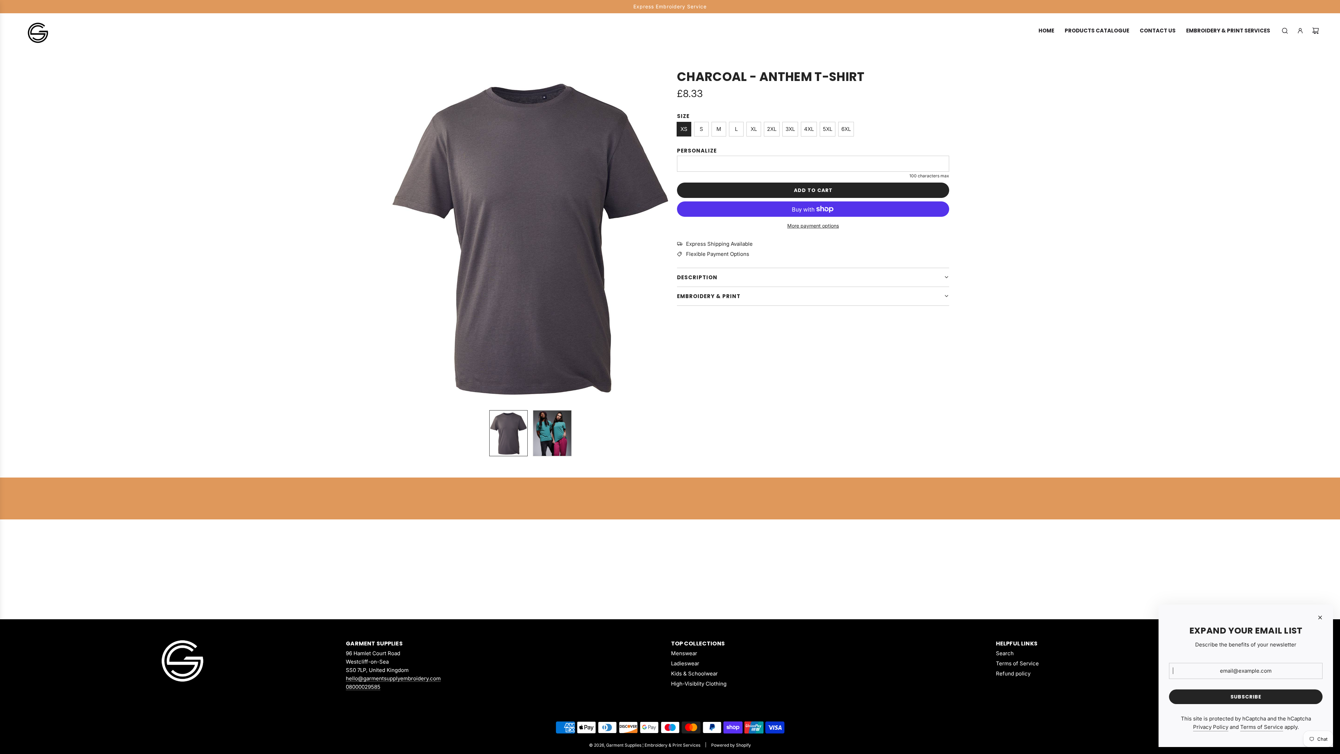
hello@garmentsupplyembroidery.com (393, 678)
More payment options (813, 226)
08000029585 (363, 686)
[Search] (1285, 30)
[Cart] (1315, 30)
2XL (771, 129)
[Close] (1320, 617)
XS (683, 129)
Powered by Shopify (731, 745)
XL (754, 129)
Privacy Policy (1210, 727)
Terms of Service (1261, 727)
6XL (846, 129)
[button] (396, 237)
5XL (827, 129)
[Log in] (1300, 30)
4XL (809, 129)
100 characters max (929, 175)
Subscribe (1245, 696)
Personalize (697, 150)
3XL (790, 129)
